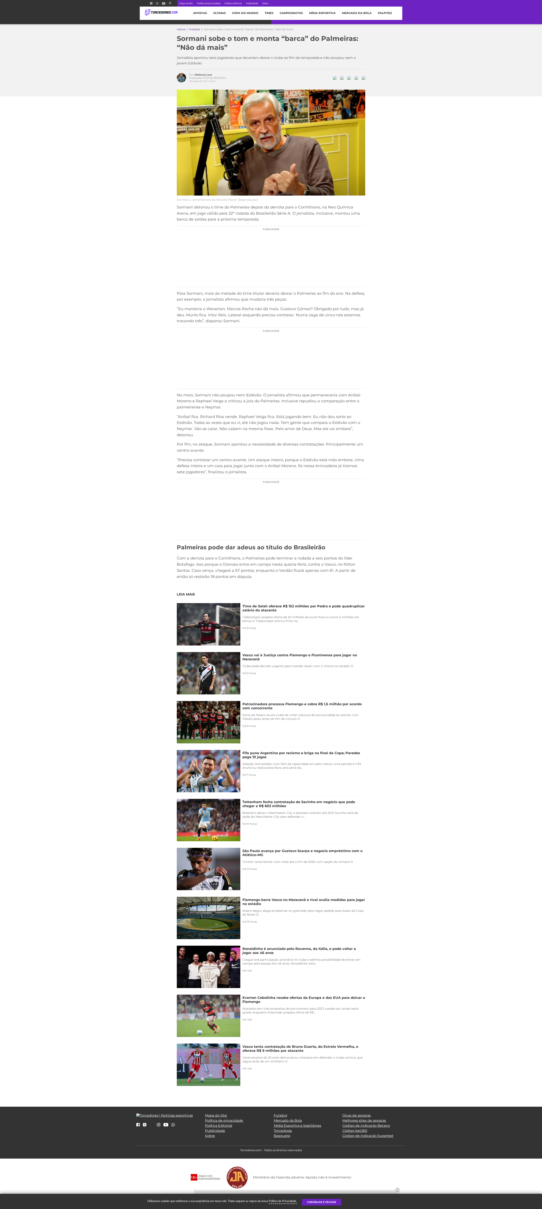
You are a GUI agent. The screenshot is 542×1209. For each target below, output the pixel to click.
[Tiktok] (151, 1126)
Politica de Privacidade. (283, 1201)
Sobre (265, 3)
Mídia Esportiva (322, 13)
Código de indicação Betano (366, 1126)
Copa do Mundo (245, 13)
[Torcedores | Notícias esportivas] (161, 12)
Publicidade (252, 3)
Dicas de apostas (356, 1115)
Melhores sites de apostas (364, 1121)
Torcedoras (283, 1131)
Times (269, 13)
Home (181, 29)
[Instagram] (157, 3)
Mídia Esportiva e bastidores (297, 1126)
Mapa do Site (186, 3)
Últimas (219, 13)
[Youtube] (163, 3)
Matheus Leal (203, 74)
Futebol (194, 29)
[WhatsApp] (173, 1125)
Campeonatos (291, 13)
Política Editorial (233, 3)
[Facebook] (146, 3)
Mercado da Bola (357, 13)
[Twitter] (151, 3)
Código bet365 (354, 1131)
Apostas (200, 13)
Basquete (282, 1136)
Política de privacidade (208, 3)
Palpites (385, 13)
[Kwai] (170, 3)
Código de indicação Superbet (368, 1136)
